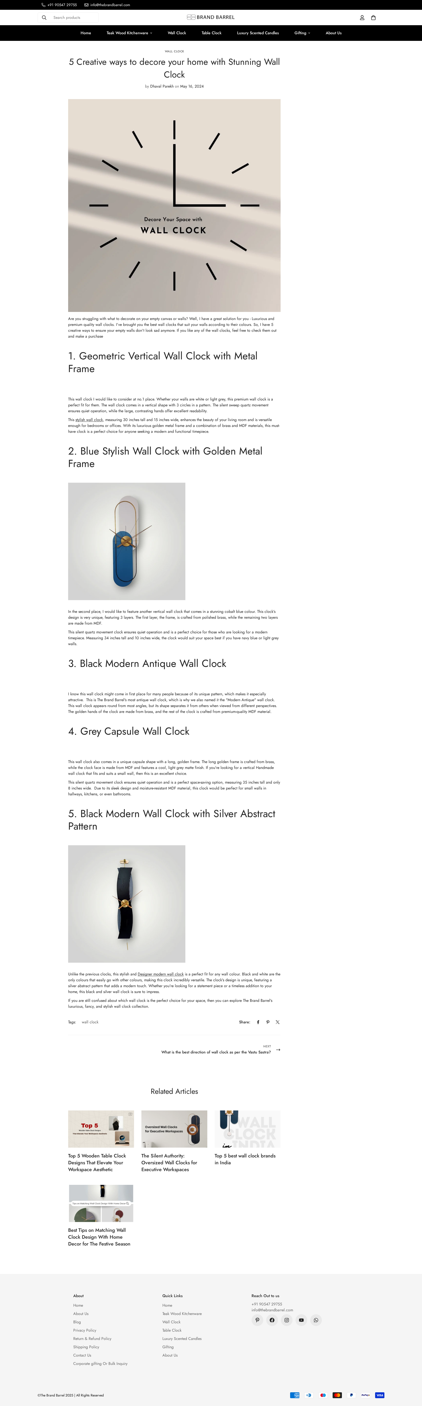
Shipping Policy (86, 1347)
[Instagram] (287, 1320)
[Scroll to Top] (412, 1379)
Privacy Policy (84, 1330)
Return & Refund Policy (92, 1338)
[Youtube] (301, 1320)
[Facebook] (258, 1022)
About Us (334, 33)
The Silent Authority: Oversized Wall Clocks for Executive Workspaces (169, 1162)
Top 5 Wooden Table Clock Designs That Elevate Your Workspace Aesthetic (97, 1162)
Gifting (300, 33)
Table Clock (212, 33)
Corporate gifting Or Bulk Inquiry (100, 1363)
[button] (373, 17)
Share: (244, 1022)
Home (86, 33)
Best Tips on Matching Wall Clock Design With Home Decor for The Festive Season (99, 1237)
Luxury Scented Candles (258, 33)
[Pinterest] (268, 1022)
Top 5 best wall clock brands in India (245, 1159)
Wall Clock (177, 33)
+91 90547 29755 (267, 1304)
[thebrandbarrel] (211, 17)
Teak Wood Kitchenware (127, 33)
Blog (77, 1322)
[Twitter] (278, 1022)
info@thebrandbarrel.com (272, 1310)
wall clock (174, 51)
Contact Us (82, 1355)
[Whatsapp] (316, 1320)
